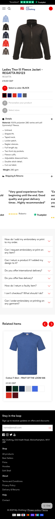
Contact (6, 500)
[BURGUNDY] (15, 395)
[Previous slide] (45, 324)
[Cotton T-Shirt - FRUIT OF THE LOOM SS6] (27, 353)
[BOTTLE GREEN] (15, 389)
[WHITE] (41, 389)
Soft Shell (6, 471)
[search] (9, 8)
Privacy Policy (8, 486)
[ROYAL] (35, 389)
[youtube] (14, 436)
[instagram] (7, 436)
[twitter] (11, 435)
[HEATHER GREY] (28, 389)
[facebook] (3, 436)
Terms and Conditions (12, 482)
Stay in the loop (11, 416)
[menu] (4, 8)
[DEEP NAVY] (22, 389)
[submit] (49, 428)
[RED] (9, 395)
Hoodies (6, 467)
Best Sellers (7, 458)
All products (8, 454)
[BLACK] (9, 389)
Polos (4, 463)
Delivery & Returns (11, 490)
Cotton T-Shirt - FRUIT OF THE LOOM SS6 (25, 378)
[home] (27, 8)
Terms (45, 510)
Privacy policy (34, 510)
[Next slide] (51, 324)
